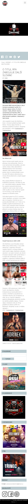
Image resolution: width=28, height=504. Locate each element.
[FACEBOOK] (11, 494)
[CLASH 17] (14, 378)
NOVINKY (8, 62)
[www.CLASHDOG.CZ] (14, 407)
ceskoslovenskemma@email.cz (14, 484)
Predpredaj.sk (19, 128)
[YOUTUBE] (17, 494)
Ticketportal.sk (7, 130)
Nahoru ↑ (14, 502)
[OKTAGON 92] (14, 436)
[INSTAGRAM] (5, 494)
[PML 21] (14, 465)
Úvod (2, 62)
